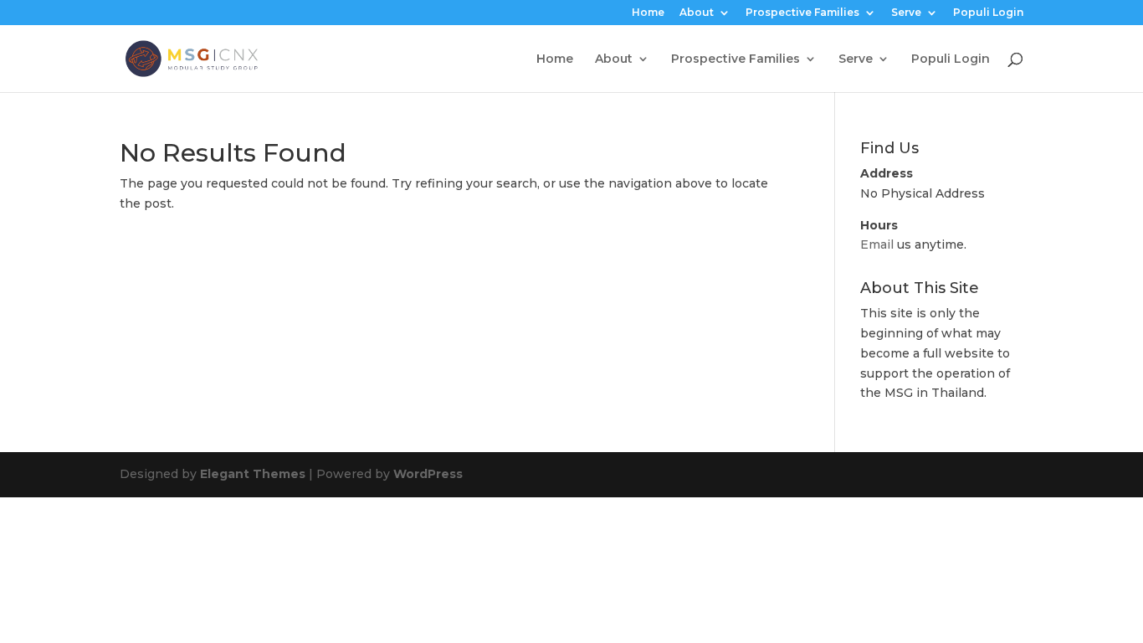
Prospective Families (802, 13)
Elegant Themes (252, 473)
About (696, 13)
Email (877, 244)
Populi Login (988, 13)
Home (648, 13)
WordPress (428, 473)
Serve (906, 13)
